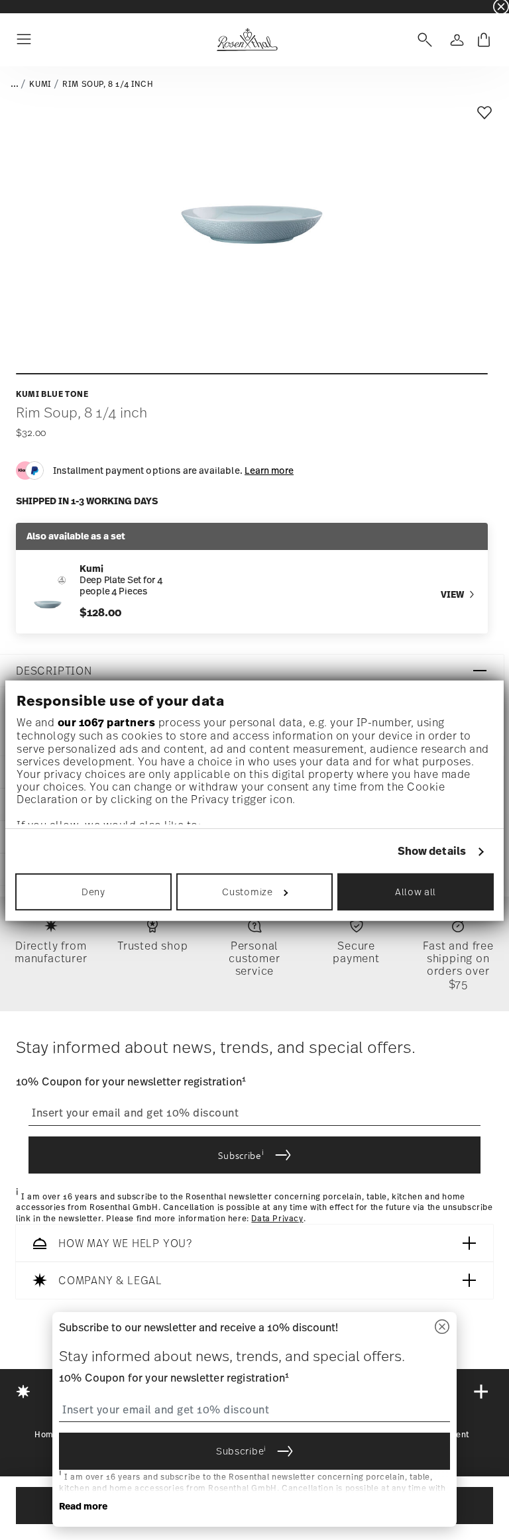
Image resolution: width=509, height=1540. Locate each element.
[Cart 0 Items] (484, 40)
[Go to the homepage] (247, 40)
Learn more (269, 470)
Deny (93, 891)
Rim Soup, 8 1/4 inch (107, 84)
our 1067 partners (107, 722)
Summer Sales (220, 6)
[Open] (422, 39)
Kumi (40, 84)
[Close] (442, 1328)
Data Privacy (277, 1219)
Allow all (415, 891)
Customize (247, 891)
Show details (432, 851)
